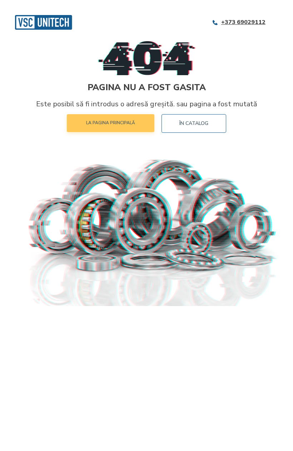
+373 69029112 (243, 22)
